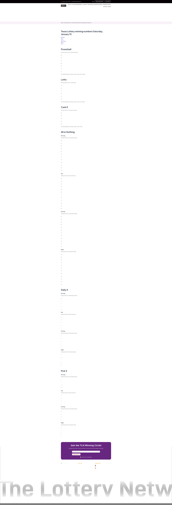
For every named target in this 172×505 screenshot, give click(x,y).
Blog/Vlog (105, 6)
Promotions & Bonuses (97, 4)
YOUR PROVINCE (90, 4)
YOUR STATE (85, 4)
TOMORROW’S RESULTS (107, 4)
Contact (109, 6)
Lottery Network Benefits (77, 4)
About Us (69, 4)
